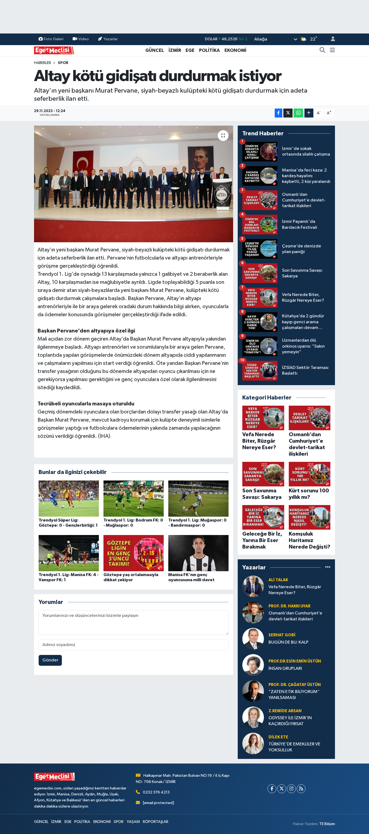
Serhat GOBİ (282, 635)
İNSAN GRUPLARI (285, 668)
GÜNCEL (154, 50)
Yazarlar (110, 39)
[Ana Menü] (332, 50)
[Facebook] (271, 788)
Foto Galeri (53, 39)
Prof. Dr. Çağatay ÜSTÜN (295, 685)
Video (83, 39)
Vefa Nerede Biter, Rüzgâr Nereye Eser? (295, 590)
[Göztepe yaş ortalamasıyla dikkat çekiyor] (133, 553)
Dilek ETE (278, 737)
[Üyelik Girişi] (330, 39)
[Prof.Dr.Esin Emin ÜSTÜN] (253, 665)
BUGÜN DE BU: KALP (288, 642)
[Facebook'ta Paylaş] (278, 113)
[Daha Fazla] (308, 113)
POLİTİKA (209, 50)
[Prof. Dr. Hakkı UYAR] (253, 612)
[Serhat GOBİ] (253, 638)
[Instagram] (291, 788)
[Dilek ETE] (253, 743)
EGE (190, 50)
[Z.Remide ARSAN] (253, 717)
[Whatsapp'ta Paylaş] (298, 113)
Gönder (50, 660)
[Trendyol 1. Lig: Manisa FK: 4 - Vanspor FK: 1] (69, 553)
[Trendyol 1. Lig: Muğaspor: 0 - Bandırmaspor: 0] (198, 498)
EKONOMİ (235, 50)
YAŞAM (133, 822)
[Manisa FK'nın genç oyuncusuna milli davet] (198, 553)
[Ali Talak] (253, 586)
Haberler (42, 63)
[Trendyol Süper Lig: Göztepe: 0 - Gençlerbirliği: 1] (69, 498)
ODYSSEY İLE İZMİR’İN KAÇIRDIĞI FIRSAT (290, 721)
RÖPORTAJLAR (155, 822)
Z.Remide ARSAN (285, 711)
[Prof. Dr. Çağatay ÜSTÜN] (253, 691)
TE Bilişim (327, 824)
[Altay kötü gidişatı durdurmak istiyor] (133, 184)
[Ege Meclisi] (54, 50)
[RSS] (301, 788)
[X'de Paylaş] (288, 113)
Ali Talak (278, 580)
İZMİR (175, 50)
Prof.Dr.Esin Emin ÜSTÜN (295, 661)
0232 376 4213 (156, 792)
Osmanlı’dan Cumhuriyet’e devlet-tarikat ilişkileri (295, 616)
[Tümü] (327, 567)
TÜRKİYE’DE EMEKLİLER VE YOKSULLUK (294, 747)
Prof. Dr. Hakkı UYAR (289, 606)
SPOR (63, 63)
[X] (281, 788)
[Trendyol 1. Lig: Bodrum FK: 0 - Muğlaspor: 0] (133, 498)
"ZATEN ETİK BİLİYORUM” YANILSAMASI (294, 695)
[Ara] (322, 50)
